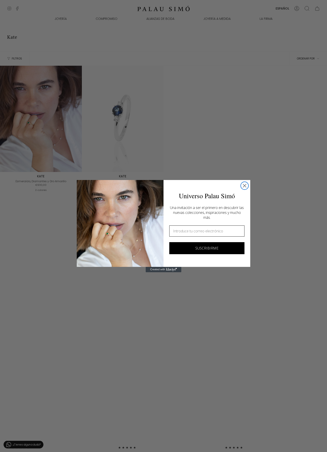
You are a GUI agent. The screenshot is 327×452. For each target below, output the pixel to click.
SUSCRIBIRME (206, 248)
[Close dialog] (244, 186)
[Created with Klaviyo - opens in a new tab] (163, 269)
